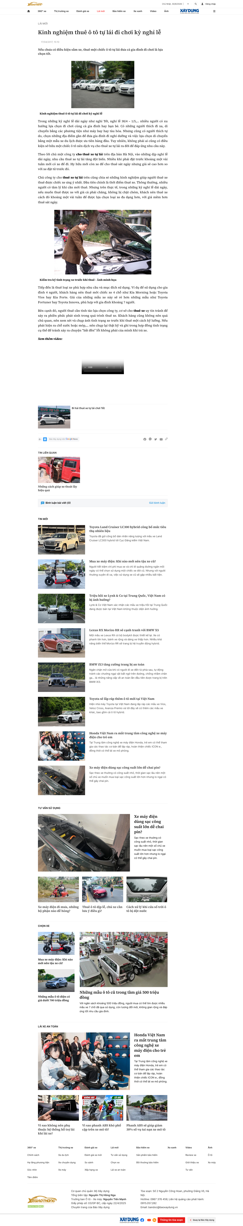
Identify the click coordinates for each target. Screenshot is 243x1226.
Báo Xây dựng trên (57, 439)
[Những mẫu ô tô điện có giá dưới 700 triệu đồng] (56, 980)
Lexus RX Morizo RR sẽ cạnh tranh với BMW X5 (124, 630)
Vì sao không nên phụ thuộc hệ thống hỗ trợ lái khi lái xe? (56, 1129)
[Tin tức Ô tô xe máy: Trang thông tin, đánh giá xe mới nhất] (34, 4)
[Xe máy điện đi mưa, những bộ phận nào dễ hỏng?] (58, 889)
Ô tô (210, 1155)
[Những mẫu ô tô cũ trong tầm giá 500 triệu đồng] (124, 959)
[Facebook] (143, 1220)
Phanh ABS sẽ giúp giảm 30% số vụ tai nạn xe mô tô (146, 1127)
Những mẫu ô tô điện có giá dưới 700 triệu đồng (54, 998)
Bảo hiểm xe (119, 11)
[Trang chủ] (28, 11)
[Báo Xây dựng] (189, 11)
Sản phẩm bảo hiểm (146, 1155)
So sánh (89, 1162)
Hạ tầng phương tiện (38, 1162)
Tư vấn (189, 1169)
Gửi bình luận (157, 502)
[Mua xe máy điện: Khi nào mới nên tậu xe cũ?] (61, 574)
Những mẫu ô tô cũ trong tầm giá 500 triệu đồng (119, 995)
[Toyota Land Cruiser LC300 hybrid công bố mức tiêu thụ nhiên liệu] (61, 539)
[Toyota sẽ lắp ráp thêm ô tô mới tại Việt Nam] (61, 711)
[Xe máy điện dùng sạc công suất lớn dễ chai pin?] (61, 780)
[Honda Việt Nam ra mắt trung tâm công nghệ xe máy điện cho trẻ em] (61, 746)
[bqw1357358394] (103, 84)
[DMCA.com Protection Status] (35, 1206)
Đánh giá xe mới (93, 1155)
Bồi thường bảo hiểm (147, 1162)
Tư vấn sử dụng (49, 808)
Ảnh (166, 11)
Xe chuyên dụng (67, 1162)
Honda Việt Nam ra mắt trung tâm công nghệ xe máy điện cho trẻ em (128, 735)
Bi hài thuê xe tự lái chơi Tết (88, 408)
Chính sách (33, 1155)
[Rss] (154, 1220)
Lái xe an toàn (48, 1026)
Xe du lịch (63, 1155)
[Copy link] (166, 439)
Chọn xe (44, 926)
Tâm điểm (32, 1177)
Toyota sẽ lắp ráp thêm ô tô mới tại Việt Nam (121, 699)
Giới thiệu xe (192, 1162)
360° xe (42, 11)
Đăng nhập (211, 4)
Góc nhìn (32, 1169)
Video (153, 11)
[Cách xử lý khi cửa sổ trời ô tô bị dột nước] (146, 889)
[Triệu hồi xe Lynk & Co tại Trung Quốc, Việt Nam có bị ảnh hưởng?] (61, 608)
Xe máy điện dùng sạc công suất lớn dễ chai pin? (124, 768)
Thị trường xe (61, 11)
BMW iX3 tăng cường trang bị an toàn (116, 665)
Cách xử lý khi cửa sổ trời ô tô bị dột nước (146, 909)
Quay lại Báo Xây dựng (203, 1220)
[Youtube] (149, 1220)
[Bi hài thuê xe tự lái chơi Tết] (54, 417)
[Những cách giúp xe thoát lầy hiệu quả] (59, 470)
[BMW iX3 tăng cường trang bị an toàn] (61, 677)
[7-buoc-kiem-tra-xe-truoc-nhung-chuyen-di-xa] (103, 242)
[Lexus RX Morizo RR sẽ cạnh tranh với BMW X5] (61, 643)
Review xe (190, 1155)
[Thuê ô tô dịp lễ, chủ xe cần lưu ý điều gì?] (102, 889)
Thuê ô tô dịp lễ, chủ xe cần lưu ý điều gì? (102, 909)
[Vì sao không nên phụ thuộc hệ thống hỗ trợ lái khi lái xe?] (58, 1108)
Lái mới (101, 11)
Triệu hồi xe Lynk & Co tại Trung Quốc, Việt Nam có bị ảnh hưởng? (127, 598)
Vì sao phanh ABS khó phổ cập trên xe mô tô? (101, 1127)
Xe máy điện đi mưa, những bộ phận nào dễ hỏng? (58, 909)
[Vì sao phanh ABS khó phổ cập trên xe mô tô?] (102, 1108)
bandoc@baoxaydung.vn (163, 1207)
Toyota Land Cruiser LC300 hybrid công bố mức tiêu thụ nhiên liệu (127, 529)
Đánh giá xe (82, 11)
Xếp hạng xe (91, 1169)
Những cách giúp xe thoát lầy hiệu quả (57, 488)
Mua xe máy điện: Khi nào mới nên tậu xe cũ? (122, 561)
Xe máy (62, 1169)
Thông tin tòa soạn (171, 1220)
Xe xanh (137, 11)
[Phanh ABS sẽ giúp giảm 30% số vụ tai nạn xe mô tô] (146, 1108)
